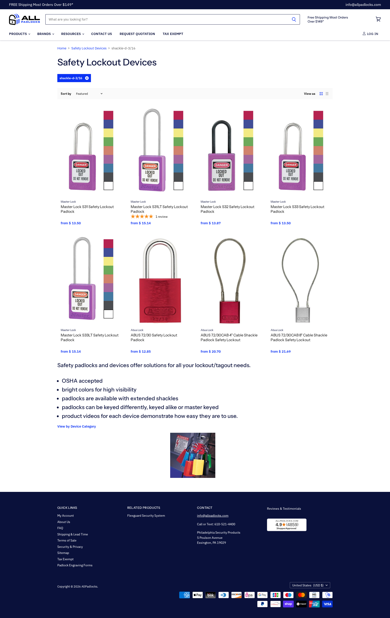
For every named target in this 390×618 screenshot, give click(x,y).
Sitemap (63, 553)
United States (308, 585)
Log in (372, 33)
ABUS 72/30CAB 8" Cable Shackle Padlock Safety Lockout (299, 337)
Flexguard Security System (146, 516)
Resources (71, 33)
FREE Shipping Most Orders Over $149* (41, 4)
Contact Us (101, 33)
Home (61, 48)
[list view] (327, 93)
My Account (65, 516)
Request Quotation (137, 33)
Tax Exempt (173, 33)
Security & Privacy (70, 547)
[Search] (294, 19)
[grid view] (321, 93)
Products (18, 33)
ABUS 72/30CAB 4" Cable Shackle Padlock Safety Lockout (229, 337)
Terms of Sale (67, 540)
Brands (44, 33)
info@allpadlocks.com (363, 4)
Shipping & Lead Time (72, 534)
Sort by (66, 93)
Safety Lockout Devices (89, 48)
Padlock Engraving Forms (75, 565)
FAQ (60, 528)
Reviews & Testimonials (284, 509)
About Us (63, 522)
